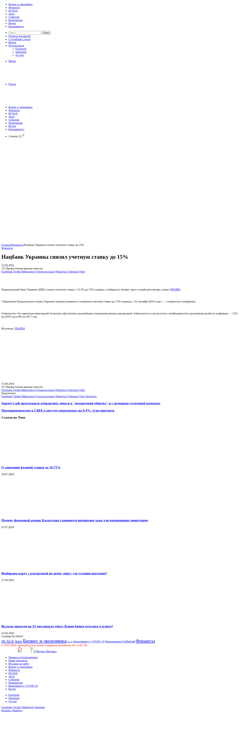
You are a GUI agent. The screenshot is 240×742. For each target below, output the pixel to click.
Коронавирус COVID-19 (89, 641)
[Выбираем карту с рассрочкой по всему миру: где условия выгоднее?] (35, 566)
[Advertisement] (120, 167)
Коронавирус (16, 26)
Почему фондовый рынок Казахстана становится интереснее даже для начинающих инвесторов (74, 520)
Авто (11, 13)
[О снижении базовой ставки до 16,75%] (35, 460)
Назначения (15, 20)
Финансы (14, 7)
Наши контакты (17, 660)
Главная (6, 244)
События (13, 16)
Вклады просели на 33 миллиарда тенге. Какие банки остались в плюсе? (57, 626)
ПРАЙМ (175, 289)
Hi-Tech (13, 10)
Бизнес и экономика (20, 4)
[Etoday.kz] (27, 78)
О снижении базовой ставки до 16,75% (31, 467)
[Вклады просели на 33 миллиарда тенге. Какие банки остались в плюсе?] (35, 619)
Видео (12, 23)
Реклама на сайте (18, 663)
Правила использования (22, 657)
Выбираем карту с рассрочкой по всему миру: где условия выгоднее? (54, 573)
